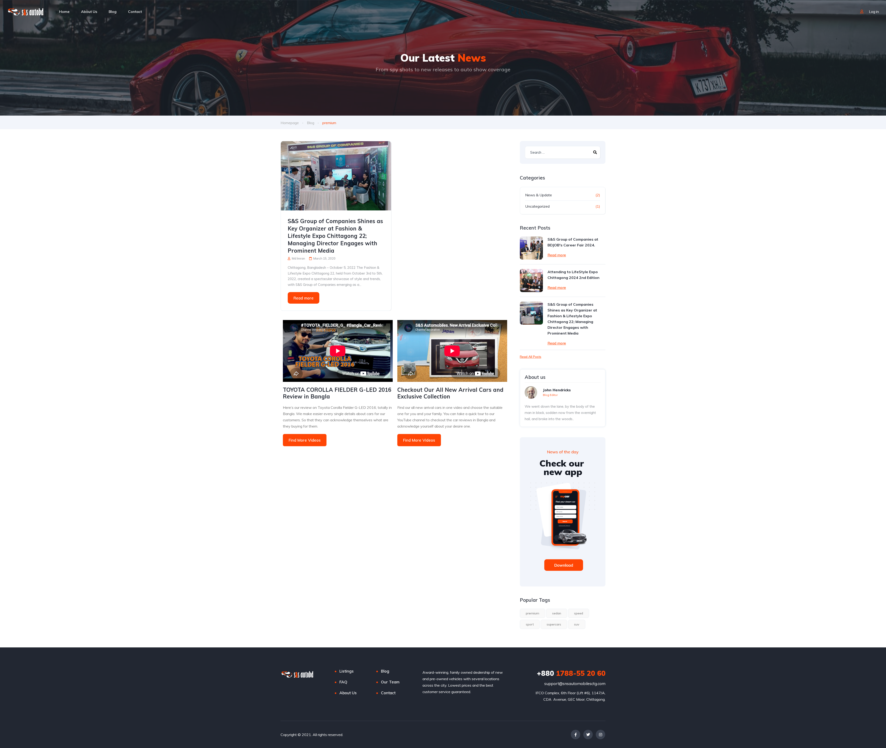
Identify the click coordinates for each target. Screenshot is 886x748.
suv (576, 624)
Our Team (390, 681)
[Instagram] (600, 734)
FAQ (343, 681)
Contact (135, 11)
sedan (556, 613)
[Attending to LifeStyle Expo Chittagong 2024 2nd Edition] (531, 280)
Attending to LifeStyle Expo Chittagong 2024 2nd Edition (573, 274)
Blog (113, 11)
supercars (554, 624)
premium (532, 613)
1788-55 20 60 (571, 673)
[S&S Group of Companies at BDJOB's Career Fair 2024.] (531, 248)
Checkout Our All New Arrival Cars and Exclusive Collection (450, 393)
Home (64, 11)
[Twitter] (588, 734)
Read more (303, 298)
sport (530, 624)
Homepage (290, 122)
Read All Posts (530, 357)
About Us (89, 11)
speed (578, 613)
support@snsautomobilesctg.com (574, 683)
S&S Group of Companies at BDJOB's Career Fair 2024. (573, 242)
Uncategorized (537, 206)
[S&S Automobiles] (28, 11)
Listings (346, 671)
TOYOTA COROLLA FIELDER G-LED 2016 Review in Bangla (337, 393)
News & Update (538, 195)
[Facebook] (575, 734)
